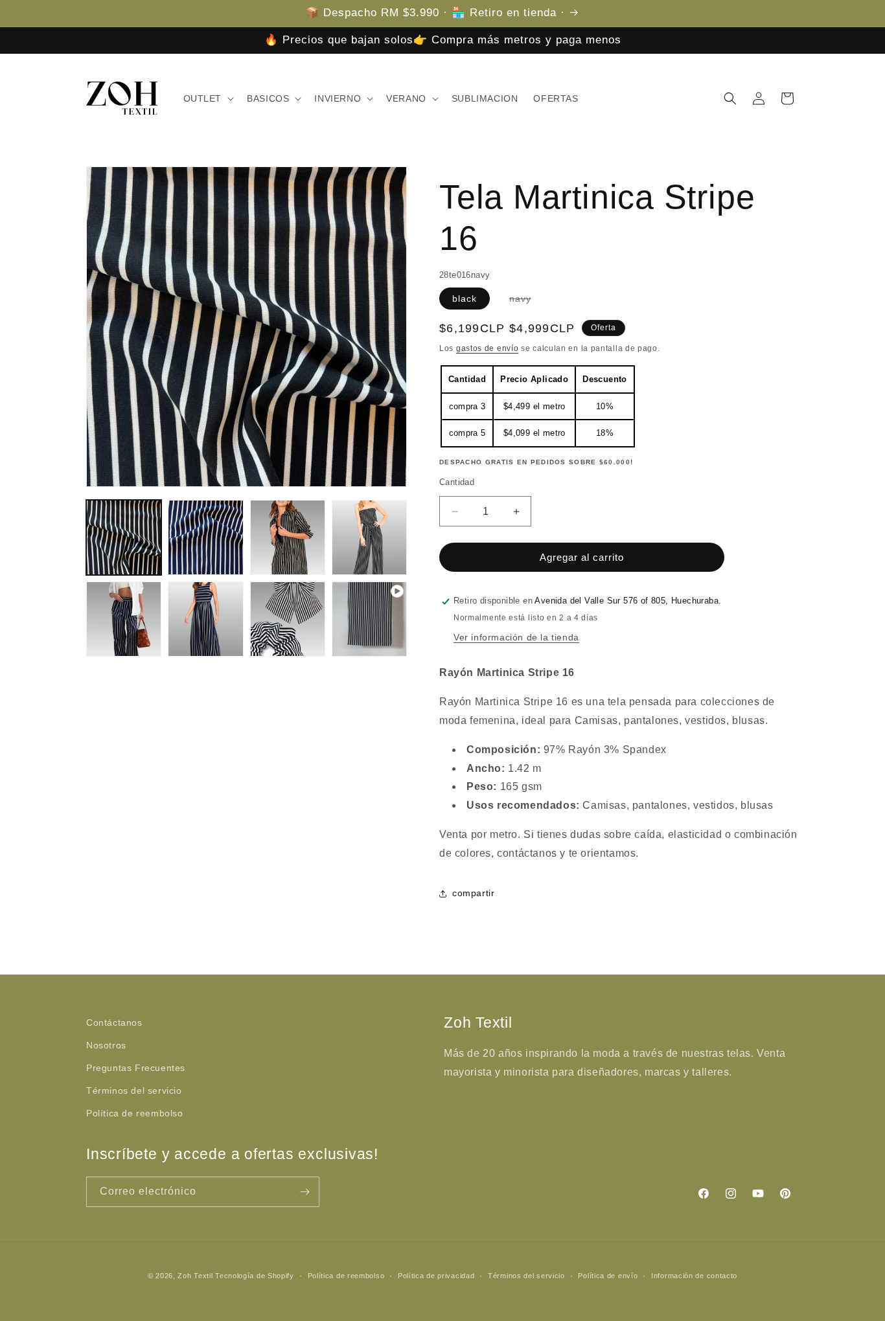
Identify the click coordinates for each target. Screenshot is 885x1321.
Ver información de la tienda (516, 638)
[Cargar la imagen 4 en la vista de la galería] (369, 537)
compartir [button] (473, 893)
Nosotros (106, 1045)
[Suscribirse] (304, 1192)
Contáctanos (114, 1022)
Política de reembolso (134, 1114)
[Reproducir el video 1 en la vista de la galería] (369, 619)
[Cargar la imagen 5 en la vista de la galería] (123, 619)
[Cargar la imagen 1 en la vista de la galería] (123, 537)
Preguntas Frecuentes (135, 1068)
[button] (208, 98)
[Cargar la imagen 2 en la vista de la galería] (205, 537)
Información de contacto (694, 1275)
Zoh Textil (196, 1276)
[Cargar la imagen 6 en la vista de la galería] (205, 619)
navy (526, 300)
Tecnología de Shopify (254, 1276)
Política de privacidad (436, 1275)
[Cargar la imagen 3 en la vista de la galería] (287, 537)
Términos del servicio (134, 1090)
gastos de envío (487, 347)
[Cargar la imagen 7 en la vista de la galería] (287, 619)
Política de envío (608, 1275)
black (464, 298)
